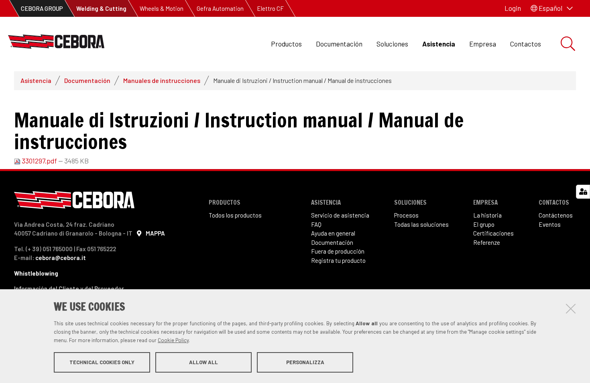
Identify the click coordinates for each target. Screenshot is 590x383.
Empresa (482, 44)
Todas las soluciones (421, 224)
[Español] (56, 43)
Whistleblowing (36, 273)
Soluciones (392, 44)
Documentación (339, 44)
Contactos (525, 44)
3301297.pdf (39, 161)
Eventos (550, 224)
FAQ (316, 224)
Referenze (486, 242)
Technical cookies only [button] (101, 362)
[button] (551, 8)
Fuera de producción (337, 251)
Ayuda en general (333, 233)
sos (414, 215)
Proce (401, 215)
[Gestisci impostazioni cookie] (583, 192)
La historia (487, 215)
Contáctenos (556, 215)
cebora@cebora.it (60, 257)
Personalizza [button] (305, 362)
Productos (286, 44)
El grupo (483, 224)
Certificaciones (493, 233)
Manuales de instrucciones (161, 80)
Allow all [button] (203, 362)
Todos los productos (235, 215)
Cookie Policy (173, 340)
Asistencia (438, 44)
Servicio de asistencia (340, 215)
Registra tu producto (338, 260)
